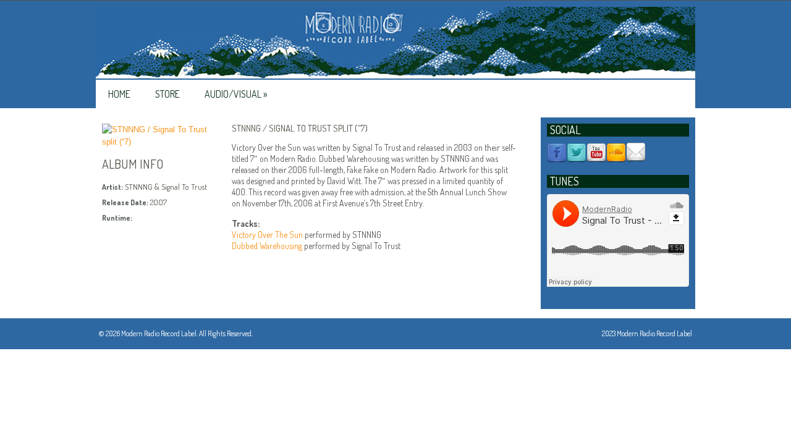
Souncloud (616, 153)
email (636, 153)
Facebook (557, 153)
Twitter (576, 153)
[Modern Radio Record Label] (395, 43)
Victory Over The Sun (267, 234)
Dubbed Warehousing (267, 245)
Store (167, 94)
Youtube (596, 153)
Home (119, 94)
